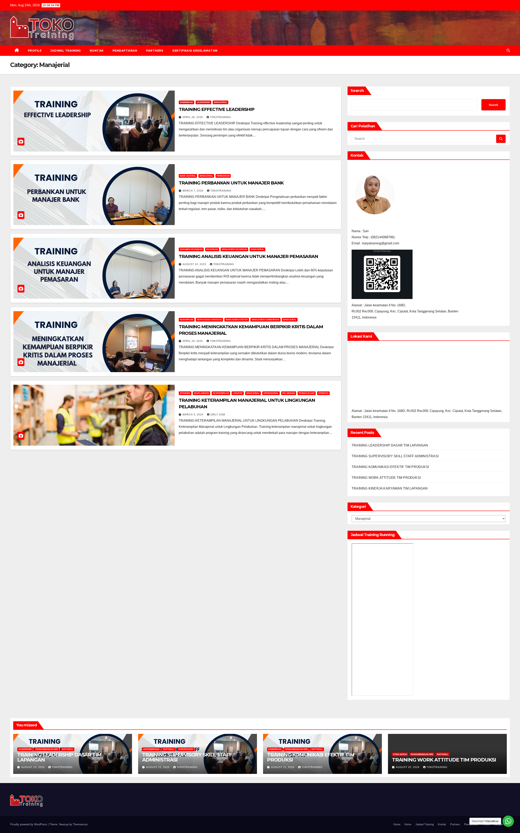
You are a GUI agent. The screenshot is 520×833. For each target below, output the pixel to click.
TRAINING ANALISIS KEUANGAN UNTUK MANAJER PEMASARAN (248, 256)
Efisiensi (185, 393)
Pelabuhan (288, 393)
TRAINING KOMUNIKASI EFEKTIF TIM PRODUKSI (390, 467)
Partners (154, 50)
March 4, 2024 (193, 414)
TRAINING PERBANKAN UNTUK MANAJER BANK (231, 183)
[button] (508, 50)
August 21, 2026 (283, 767)
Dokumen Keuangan (191, 249)
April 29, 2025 (193, 341)
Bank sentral (188, 176)
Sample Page (502, 824)
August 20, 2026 (408, 767)
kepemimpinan (151, 749)
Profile (35, 50)
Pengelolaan (306, 393)
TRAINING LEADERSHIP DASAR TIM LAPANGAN (390, 445)
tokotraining (220, 117)
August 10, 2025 (195, 264)
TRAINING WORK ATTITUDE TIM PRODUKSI (386, 477)
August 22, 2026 (158, 767)
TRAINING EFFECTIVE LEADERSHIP (216, 109)
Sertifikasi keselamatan (195, 50)
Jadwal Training (65, 50)
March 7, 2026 (193, 190)
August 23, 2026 (33, 767)
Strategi (323, 393)
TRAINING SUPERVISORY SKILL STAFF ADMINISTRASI (395, 456)
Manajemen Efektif (237, 319)
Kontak (97, 50)
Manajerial (220, 102)
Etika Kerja (400, 754)
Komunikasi (186, 102)
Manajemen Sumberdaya (265, 319)
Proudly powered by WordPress (29, 824)
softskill (67, 749)
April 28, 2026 (193, 117)
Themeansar (80, 824)
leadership (203, 102)
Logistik (238, 393)
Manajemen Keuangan (234, 249)
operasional (270, 393)
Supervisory (185, 749)
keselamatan (201, 393)
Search (357, 90)
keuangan (212, 249)
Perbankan (223, 176)
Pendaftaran (125, 50)
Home (396, 824)
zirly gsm (217, 414)
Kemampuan (186, 319)
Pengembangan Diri (47, 749)
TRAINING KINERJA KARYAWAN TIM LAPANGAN (390, 488)
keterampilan (221, 393)
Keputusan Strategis (209, 319)
